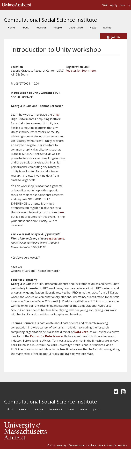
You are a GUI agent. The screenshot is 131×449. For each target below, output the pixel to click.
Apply (113, 5)
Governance (76, 27)
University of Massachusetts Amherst (76, 445)
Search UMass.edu (129, 5)
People (57, 27)
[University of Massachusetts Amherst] (35, 431)
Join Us (115, 37)
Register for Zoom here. (81, 70)
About (25, 27)
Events (107, 27)
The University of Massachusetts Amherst (16, 5)
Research (41, 27)
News (93, 27)
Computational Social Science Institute (50, 19)
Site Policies (105, 445)
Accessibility (120, 445)
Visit (105, 5)
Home (11, 27)
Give (122, 5)
